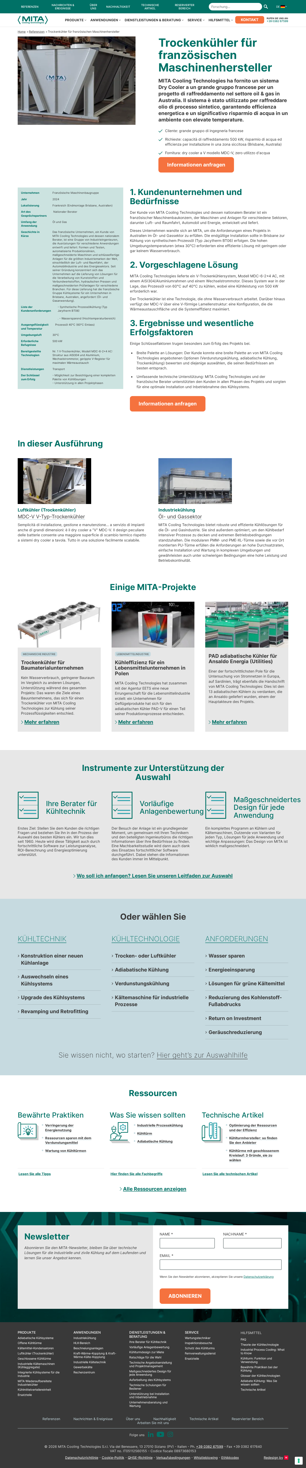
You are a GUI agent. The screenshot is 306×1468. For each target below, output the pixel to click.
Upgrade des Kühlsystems (53, 997)
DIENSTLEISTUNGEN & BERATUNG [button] (153, 20)
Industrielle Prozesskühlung (160, 1125)
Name (166, 1234)
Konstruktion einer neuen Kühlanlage (52, 959)
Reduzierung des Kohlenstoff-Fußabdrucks (245, 1001)
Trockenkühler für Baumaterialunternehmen (52, 665)
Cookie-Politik (113, 1457)
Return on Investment (235, 1018)
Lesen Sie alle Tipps (35, 1174)
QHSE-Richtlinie (140, 1457)
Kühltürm (144, 1133)
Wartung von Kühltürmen (65, 1151)
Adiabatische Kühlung (142, 970)
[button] (280, 7)
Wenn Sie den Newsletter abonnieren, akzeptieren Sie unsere (217, 1276)
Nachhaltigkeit (164, 1419)
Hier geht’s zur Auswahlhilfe (202, 1055)
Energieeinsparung (232, 970)
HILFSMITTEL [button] (219, 20)
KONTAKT (250, 20)
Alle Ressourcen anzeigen (154, 1189)
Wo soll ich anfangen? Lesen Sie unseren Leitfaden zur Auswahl (155, 876)
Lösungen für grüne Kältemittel (247, 983)
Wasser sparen (227, 956)
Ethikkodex (230, 1457)
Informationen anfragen (196, 165)
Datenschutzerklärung (259, 1276)
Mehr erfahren (41, 722)
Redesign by (273, 1457)
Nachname (235, 1234)
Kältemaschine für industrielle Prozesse (152, 1001)
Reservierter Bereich (248, 1419)
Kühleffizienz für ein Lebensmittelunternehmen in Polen (150, 667)
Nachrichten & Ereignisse (93, 1419)
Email (166, 1255)
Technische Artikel (203, 1419)
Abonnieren (185, 1296)
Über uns (133, 1419)
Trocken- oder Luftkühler (145, 956)
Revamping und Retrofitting (54, 1011)
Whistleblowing (206, 1457)
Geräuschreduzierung (235, 1032)
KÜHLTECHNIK (42, 938)
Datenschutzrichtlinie (81, 1457)
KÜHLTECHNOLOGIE (146, 938)
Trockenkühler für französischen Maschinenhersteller (83, 31)
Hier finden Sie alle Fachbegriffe (137, 1174)
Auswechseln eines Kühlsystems (44, 980)
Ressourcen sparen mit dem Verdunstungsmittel (68, 1140)
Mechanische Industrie (39, 654)
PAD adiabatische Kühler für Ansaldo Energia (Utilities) (243, 658)
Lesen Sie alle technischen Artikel (230, 1174)
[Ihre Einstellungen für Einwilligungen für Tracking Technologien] (299, 1461)
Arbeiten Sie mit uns (153, 1423)
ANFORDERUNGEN (236, 938)
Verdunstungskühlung (142, 983)
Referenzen (37, 31)
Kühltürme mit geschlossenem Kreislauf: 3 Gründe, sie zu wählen (254, 1155)
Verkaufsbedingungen (173, 1457)
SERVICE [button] (195, 20)
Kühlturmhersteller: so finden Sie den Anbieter (253, 1140)
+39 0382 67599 (277, 21)
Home (22, 31)
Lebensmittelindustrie (133, 654)
